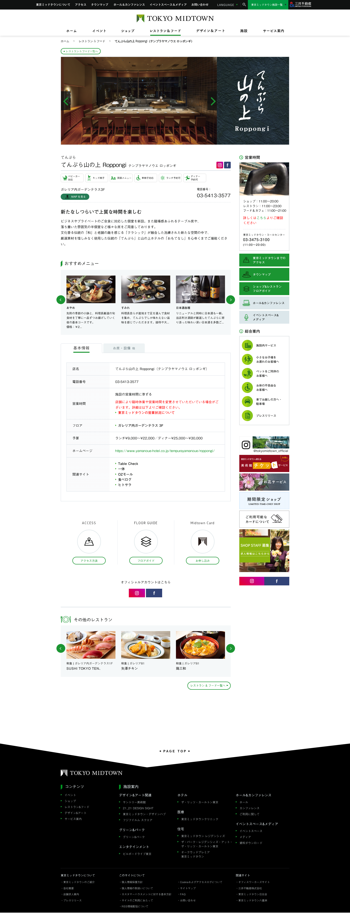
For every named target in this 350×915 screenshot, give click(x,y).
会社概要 (68, 888)
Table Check (128, 463)
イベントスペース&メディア (168, 5)
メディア (245, 836)
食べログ (124, 479)
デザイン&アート (75, 812)
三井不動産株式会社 (250, 888)
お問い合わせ (200, 5)
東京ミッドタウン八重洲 (252, 900)
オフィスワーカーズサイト (254, 882)
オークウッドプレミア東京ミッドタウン (195, 854)
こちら (261, 218)
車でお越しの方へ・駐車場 (269, 401)
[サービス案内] (269, 31)
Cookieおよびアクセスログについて (201, 882)
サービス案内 (73, 818)
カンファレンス (250, 808)
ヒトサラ (124, 485)
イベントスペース (251, 831)
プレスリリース (266, 415)
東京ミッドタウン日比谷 (252, 894)
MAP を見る (78, 196)
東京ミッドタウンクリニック (199, 819)
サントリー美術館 (134, 802)
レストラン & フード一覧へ (82, 51)
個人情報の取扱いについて (137, 888)
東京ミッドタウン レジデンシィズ (203, 836)
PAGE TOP (175, 751)
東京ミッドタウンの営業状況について (146, 412)
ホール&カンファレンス (129, 5)
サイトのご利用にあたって (137, 900)
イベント (70, 795)
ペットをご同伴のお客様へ (267, 373)
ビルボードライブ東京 (137, 853)
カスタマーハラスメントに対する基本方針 (146, 894)
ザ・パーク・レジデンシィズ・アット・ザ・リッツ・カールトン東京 (207, 844)
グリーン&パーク (134, 836)
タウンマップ (100, 5)
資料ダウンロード (251, 842)
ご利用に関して (250, 814)
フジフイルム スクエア (137, 820)
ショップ (70, 800)
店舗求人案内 (71, 894)
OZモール (125, 474)
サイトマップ (188, 888)
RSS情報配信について (135, 906)
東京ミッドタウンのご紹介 (79, 882)
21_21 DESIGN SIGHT (138, 808)
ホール (244, 802)
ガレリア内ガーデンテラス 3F (140, 425)
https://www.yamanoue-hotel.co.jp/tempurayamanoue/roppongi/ (165, 450)
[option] (139, 101)
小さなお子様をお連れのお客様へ (267, 359)
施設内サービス (266, 345)
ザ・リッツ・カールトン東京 (199, 802)
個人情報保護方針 (132, 882)
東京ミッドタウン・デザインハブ (144, 814)
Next (230, 299)
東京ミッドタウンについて (53, 5)
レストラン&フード (77, 806)
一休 (121, 469)
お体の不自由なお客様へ (266, 387)
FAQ (182, 894)
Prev (60, 299)
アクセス (80, 5)
